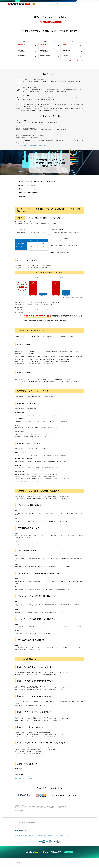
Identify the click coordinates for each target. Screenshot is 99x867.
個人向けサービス (71, 863)
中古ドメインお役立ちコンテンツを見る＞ (24, 755)
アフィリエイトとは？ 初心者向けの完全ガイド (23, 776)
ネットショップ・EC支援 (28, 863)
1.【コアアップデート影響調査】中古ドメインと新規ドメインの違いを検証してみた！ (39, 181)
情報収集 (57, 863)
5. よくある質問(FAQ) (23, 196)
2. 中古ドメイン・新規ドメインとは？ (27, 185)
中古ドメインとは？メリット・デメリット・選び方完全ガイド (26, 771)
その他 (76, 863)
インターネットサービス (19, 863)
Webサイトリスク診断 (47, 835)
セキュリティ (41, 863)
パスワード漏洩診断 (40, 835)
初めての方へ (63, 3)
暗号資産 (66, 863)
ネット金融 (61, 863)
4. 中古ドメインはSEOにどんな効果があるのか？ (30, 192)
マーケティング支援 (47, 863)
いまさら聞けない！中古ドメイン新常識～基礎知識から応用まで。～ (30, 145)
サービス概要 (55, 3)
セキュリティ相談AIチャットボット (57, 835)
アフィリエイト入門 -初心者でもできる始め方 (23, 778)
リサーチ (53, 863)
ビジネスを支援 (35, 863)
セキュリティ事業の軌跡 (66, 836)
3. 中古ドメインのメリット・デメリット (27, 189)
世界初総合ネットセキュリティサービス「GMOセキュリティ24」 (25, 835)
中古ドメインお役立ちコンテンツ (23, 143)
